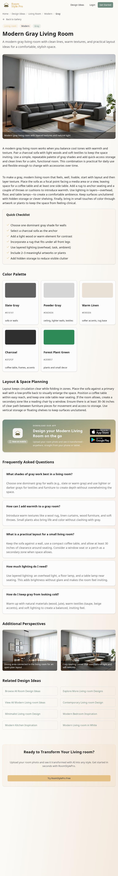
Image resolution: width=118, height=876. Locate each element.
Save (13, 58)
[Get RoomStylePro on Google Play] (100, 440)
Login (92, 4)
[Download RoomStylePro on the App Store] (100, 432)
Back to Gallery (13, 19)
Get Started (105, 4)
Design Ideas (77, 4)
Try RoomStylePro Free (59, 778)
